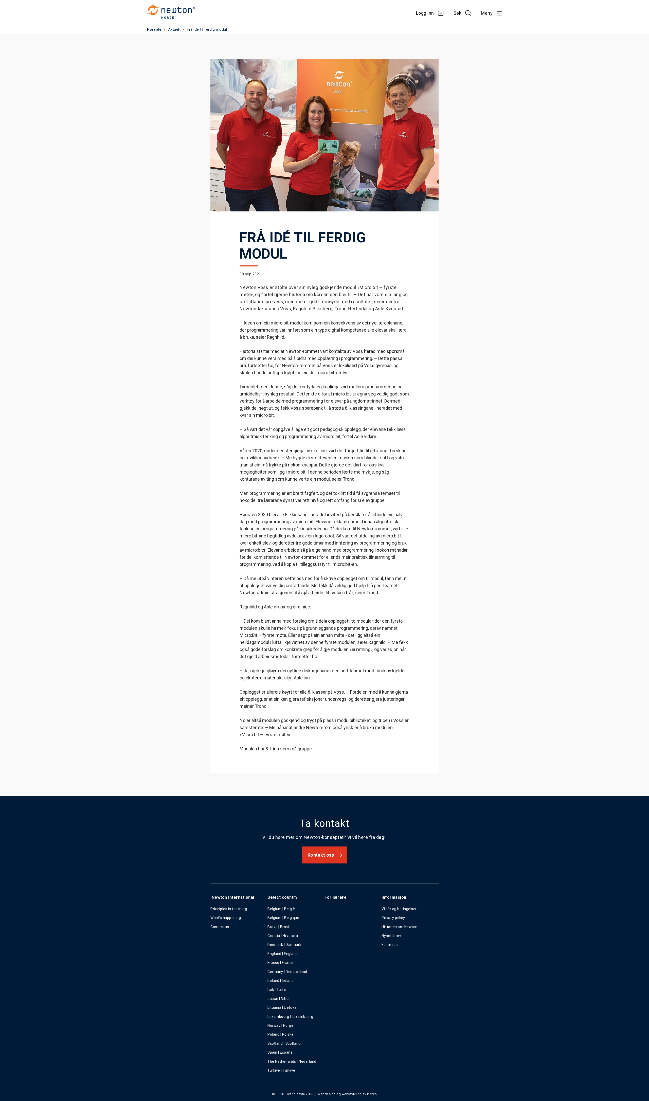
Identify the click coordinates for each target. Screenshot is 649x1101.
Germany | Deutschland (287, 972)
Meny (487, 13)
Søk (458, 13)
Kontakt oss (321, 855)
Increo (372, 1094)
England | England (282, 954)
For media (390, 945)
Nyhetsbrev (391, 936)
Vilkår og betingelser (399, 909)
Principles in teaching (228, 909)
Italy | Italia (276, 989)
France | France (280, 963)
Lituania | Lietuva (281, 1007)
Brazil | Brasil (278, 927)
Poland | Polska (280, 1034)
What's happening (225, 918)
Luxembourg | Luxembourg (290, 1017)
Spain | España (280, 1052)
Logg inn (425, 13)
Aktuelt (174, 29)
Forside (154, 29)
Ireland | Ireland (280, 981)
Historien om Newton (400, 927)
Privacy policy (393, 918)
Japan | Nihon (279, 999)
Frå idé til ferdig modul (207, 29)
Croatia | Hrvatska (282, 936)
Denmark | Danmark (284, 945)
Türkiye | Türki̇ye (281, 1070)
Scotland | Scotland (284, 1043)
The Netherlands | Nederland (291, 1061)
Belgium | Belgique (283, 918)
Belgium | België (281, 909)
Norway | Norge (280, 1025)
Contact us (219, 927)
